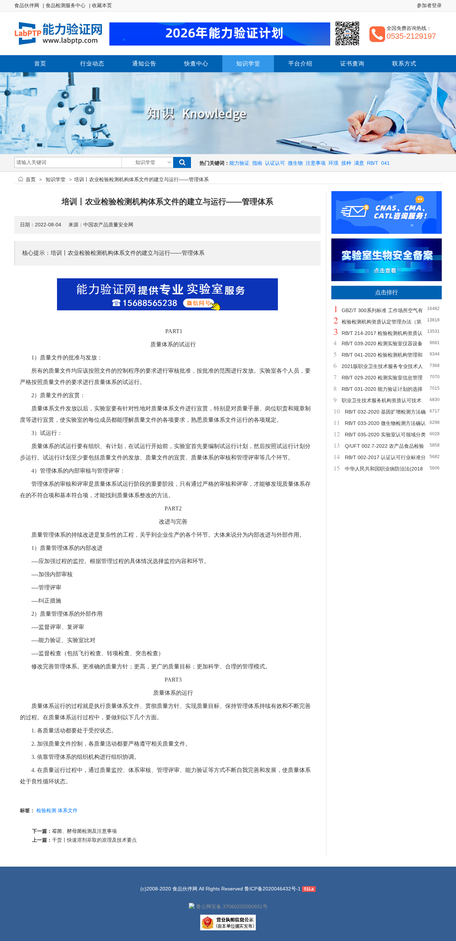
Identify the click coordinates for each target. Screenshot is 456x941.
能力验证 (239, 163)
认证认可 (275, 163)
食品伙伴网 (26, 5)
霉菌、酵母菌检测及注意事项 (84, 831)
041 (385, 163)
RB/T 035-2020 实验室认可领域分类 (385, 434)
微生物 (295, 163)
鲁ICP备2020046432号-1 (272, 889)
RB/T (372, 163)
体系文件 (68, 810)
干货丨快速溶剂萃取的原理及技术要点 (94, 840)
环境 (333, 163)
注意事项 (316, 163)
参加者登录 (429, 5)
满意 (359, 163)
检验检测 (46, 810)
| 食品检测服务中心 (64, 5)
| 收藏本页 (100, 5)
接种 (346, 163)
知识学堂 (56, 179)
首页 (31, 179)
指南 (257, 163)
